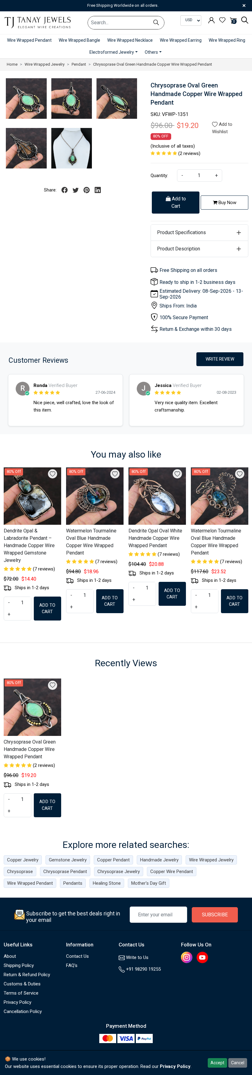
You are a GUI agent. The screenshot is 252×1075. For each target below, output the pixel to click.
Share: (50, 190)
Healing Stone (107, 883)
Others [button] (151, 52)
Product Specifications (181, 232)
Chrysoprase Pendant (65, 871)
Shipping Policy (19, 965)
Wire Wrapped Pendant (29, 40)
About (10, 956)
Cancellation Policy (23, 1011)
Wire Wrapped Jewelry (211, 860)
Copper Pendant (113, 860)
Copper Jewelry (22, 860)
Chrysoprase (20, 871)
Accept (217, 1062)
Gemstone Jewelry (68, 860)
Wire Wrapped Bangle (79, 40)
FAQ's (71, 965)
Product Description (178, 249)
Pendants (72, 883)
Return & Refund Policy (27, 974)
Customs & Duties (22, 984)
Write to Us (136, 957)
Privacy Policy (17, 1002)
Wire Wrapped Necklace (130, 40)
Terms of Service (21, 993)
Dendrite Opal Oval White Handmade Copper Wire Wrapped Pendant (155, 538)
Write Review (220, 359)
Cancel (237, 1062)
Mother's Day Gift (148, 883)
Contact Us (77, 956)
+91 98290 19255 (143, 969)
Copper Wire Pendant (171, 871)
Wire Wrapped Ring (227, 40)
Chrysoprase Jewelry (118, 871)
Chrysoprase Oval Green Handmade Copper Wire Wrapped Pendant (30, 749)
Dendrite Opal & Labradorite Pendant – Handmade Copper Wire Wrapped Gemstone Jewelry (29, 545)
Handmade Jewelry (159, 860)
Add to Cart (178, 202)
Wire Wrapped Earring (181, 40)
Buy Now (226, 202)
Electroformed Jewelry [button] (111, 52)
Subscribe (215, 915)
